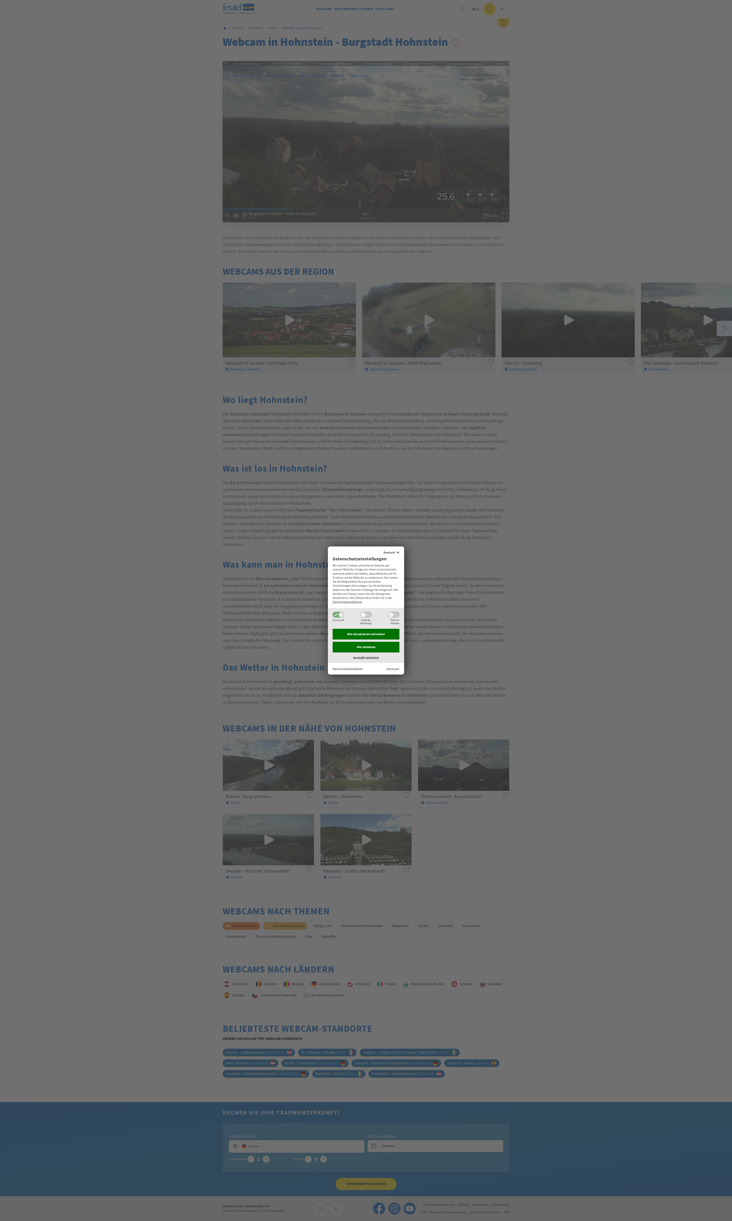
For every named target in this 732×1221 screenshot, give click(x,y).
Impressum (393, 669)
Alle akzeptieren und (366, 634)
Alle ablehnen (366, 647)
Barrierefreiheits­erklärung (348, 669)
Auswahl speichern (366, 657)
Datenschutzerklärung (347, 602)
